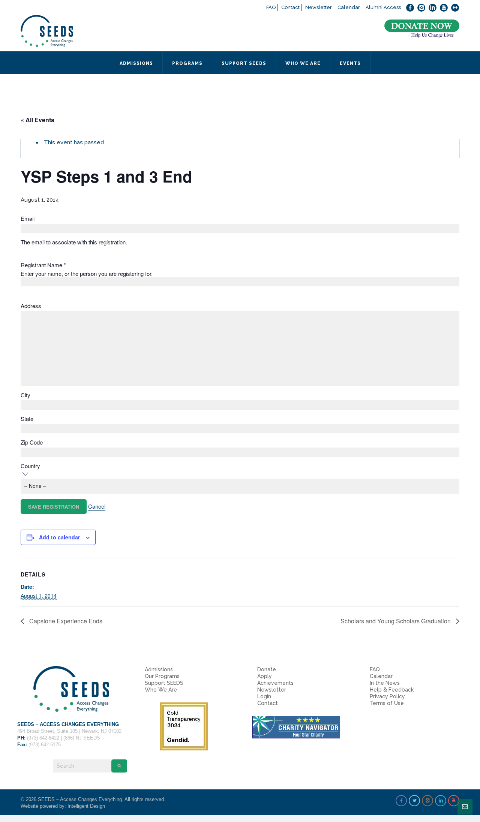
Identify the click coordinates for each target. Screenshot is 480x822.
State (27, 418)
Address (31, 305)
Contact (290, 7)
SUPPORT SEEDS (244, 63)
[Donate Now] (421, 28)
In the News (385, 683)
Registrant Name (43, 265)
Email (27, 218)
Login (264, 696)
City (25, 395)
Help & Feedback (392, 690)
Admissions (159, 669)
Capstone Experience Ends (65, 621)
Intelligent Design (86, 806)
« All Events (37, 119)
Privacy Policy (387, 696)
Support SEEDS (164, 683)
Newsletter (318, 7)
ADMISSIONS (136, 63)
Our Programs (162, 676)
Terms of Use (387, 703)
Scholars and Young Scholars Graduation (396, 621)
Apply (264, 676)
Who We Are (161, 690)
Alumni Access (383, 7)
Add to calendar (59, 537)
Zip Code (32, 442)
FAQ (271, 7)
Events (350, 63)
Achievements (275, 683)
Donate (266, 669)
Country (30, 466)
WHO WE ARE (303, 63)
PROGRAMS (187, 63)
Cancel (96, 506)
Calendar (349, 7)
